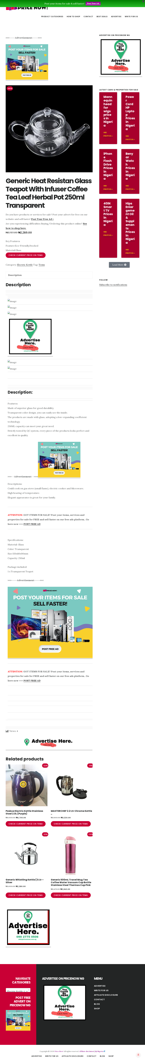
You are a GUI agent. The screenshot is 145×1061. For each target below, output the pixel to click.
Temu (42, 264)
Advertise (99, 985)
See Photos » (108, 134)
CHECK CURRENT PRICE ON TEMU (25, 255)
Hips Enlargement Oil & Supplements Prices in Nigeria (130, 223)
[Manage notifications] (138, 1054)
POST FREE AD (32, 524)
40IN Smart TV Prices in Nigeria (108, 214)
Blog (97, 1004)
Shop (97, 1008)
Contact (99, 999)
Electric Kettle (25, 264)
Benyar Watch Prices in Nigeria (130, 166)
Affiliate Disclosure (106, 995)
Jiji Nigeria (99, 1051)
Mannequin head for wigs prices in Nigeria (108, 111)
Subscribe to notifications (113, 284)
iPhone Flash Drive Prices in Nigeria (108, 166)
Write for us (101, 990)
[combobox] (18, 990)
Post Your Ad (93, 3)
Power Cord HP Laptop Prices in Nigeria (130, 113)
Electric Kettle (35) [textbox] (17, 991)
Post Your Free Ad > (42, 219)
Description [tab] (15, 275)
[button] (119, 265)
